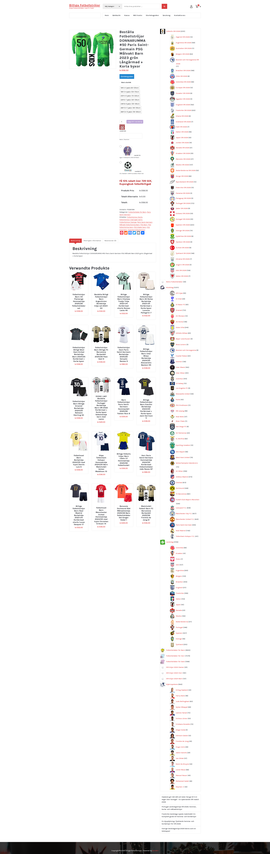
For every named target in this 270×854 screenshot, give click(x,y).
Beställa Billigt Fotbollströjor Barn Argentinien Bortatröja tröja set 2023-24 (101, 301)
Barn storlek (126, 82)
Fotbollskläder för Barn (137, 212)
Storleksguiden (152, 15)
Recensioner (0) (110, 241)
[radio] (129, 87)
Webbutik (116, 15)
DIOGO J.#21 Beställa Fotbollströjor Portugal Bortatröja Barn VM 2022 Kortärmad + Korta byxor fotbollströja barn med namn (101, 407)
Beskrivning (75, 241)
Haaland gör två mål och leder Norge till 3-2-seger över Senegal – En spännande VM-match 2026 (180, 799)
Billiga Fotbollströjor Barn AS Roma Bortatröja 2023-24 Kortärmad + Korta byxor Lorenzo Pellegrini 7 (146, 303)
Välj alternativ (79, 294)
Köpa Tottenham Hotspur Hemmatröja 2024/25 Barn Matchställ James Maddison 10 (101, 463)
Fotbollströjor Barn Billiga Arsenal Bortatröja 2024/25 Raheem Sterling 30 (79, 408)
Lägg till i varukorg (135, 122)
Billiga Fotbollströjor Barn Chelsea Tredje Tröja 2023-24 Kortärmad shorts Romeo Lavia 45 (123, 302)
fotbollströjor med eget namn (130, 220)
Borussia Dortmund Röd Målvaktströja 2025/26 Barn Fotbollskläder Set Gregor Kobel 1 (123, 513)
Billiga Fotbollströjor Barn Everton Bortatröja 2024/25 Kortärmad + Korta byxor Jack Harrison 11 (146, 409)
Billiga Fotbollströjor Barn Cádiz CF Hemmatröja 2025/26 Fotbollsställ (124, 459)
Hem (107, 15)
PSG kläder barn (140, 227)
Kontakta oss (179, 15)
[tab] (75, 240)
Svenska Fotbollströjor (136, 230)
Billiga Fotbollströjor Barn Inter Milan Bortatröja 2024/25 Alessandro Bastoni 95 (146, 357)
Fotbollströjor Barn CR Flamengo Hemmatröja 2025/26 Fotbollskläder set (78, 301)
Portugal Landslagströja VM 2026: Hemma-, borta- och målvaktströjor (179, 808)
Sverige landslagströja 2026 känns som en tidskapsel (179, 830)
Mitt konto (137, 15)
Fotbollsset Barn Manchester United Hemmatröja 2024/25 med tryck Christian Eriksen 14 (101, 516)
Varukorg (166, 15)
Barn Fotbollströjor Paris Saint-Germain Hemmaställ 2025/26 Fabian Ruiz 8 (123, 407)
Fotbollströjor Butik (134, 217)
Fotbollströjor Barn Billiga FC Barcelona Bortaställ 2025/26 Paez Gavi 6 (101, 353)
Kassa (126, 15)
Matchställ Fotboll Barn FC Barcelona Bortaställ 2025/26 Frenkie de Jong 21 (146, 513)
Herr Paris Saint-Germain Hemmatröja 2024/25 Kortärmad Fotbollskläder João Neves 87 (146, 462)
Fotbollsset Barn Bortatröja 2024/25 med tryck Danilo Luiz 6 (78, 461)
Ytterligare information (92, 241)
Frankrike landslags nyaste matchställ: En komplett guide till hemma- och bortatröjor (179, 815)
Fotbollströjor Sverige (127, 222)
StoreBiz (155, 851)
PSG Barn (143, 225)
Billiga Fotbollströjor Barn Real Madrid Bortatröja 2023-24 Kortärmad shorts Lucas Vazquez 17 (79, 515)
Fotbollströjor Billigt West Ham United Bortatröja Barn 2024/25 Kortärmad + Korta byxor (78, 354)
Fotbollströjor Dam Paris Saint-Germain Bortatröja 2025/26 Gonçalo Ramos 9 (124, 354)
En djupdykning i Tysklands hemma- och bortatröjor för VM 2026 (178, 822)
